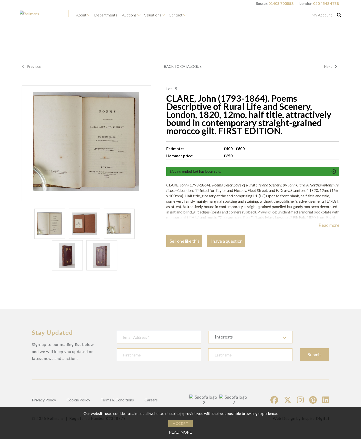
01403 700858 (280, 3)
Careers (151, 399)
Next (328, 66)
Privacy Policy (44, 399)
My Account (322, 15)
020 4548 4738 (326, 3)
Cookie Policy (78, 399)
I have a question (226, 241)
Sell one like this (184, 241)
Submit (314, 354)
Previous (34, 66)
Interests (224, 337)
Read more (329, 225)
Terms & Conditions (117, 399)
